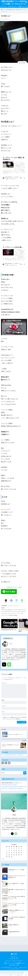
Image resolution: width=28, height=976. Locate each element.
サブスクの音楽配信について (18, 963)
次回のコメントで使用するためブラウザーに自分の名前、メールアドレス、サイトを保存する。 (14, 718)
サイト (3, 711)
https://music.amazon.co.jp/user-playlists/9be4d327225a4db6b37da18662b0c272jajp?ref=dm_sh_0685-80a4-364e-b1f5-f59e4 (14, 786)
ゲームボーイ (5, 613)
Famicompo (14, 611)
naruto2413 (22, 611)
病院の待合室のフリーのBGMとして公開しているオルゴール (14, 2)
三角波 (10, 615)
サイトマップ (8, 960)
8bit (3, 609)
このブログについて (12, 6)
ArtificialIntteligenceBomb (18, 609)
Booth (10, 754)
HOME (15, 954)
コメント (4, 683)
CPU (3, 611)
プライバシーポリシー (18, 960)
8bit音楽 (8, 609)
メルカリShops (4, 754)
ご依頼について (21, 6)
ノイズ (20, 613)
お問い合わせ (12, 965)
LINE (9, 667)
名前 (3, 700)
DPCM (7, 611)
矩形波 (15, 615)
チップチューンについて (13, 605)
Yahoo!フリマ (15, 754)
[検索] (24, 772)
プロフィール (3, 6)
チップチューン (13, 613)
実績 (18, 965)
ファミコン (4, 615)
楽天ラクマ (21, 754)
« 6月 (3, 858)
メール (4, 706)
